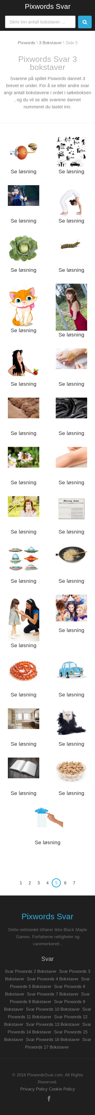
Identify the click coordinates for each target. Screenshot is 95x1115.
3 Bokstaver (50, 42)
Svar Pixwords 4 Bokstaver (53, 979)
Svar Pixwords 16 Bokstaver (53, 1039)
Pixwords (26, 42)
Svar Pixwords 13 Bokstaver (53, 1024)
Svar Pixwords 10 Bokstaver (53, 1009)
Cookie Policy (62, 1089)
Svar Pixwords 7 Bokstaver (53, 994)
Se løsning (23, 171)
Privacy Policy (34, 1089)
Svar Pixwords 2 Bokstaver (30, 971)
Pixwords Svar (47, 6)
